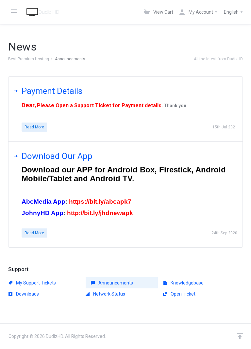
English (232, 12)
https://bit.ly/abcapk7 (100, 201)
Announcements (115, 282)
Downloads (27, 294)
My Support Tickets (35, 282)
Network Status (108, 294)
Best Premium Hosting (28, 59)
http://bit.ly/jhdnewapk (100, 213)
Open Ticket (182, 294)
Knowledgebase (187, 282)
